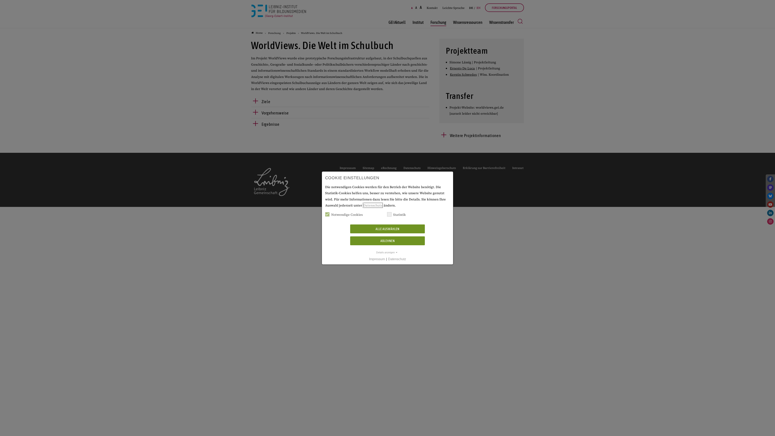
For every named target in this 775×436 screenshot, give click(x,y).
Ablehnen (387, 241)
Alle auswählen (387, 229)
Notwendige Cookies (347, 214)
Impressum (377, 259)
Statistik (399, 214)
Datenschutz (372, 205)
